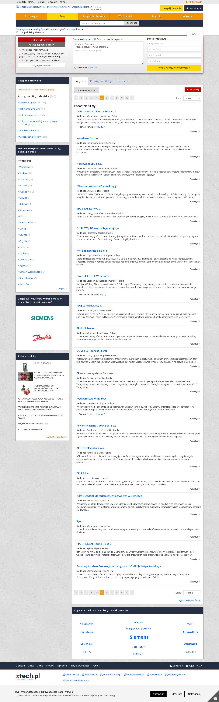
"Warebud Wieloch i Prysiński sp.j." (97, 186)
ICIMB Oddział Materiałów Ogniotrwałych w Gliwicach (109, 496)
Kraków (23, 173)
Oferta (31, 665)
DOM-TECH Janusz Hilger (91, 350)
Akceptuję (88, 67)
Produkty (30, 16)
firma (99, 39)
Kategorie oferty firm (30, 80)
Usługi (109, 81)
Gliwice (23, 197)
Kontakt (50, 665)
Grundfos (190, 632)
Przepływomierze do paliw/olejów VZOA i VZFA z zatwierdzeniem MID (46, 388)
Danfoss (86, 632)
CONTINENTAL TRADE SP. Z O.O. (96, 111)
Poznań (23, 185)
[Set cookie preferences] (213, 696)
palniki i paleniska (29, 130)
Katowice (24, 203)
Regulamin (62, 665)
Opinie (40, 665)
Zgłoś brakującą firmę (189, 600)
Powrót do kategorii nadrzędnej (36, 89)
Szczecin (24, 210)
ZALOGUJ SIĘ (194, 8)
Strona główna (23, 29)
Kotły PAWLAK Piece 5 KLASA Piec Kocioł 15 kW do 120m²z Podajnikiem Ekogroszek (40, 400)
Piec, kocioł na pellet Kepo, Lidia (33, 423)
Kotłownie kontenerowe (30, 429)
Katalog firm (39, 29)
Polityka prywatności (80, 665)
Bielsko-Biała (26, 222)
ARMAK (87, 644)
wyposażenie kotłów (30, 136)
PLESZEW (24, 191)
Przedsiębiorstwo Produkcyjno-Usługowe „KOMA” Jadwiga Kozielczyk (118, 566)
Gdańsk (23, 234)
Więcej (187, 16)
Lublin (22, 247)
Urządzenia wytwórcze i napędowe (64, 29)
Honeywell (138, 622)
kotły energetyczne (29, 102)
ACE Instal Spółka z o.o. (90, 448)
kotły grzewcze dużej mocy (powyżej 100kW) (38, 123)
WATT (190, 623)
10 (127, 97)
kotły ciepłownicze (29, 114)
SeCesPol (190, 652)
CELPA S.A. (82, 473)
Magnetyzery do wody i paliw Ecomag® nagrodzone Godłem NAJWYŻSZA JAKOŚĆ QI (49, 375)
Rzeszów (24, 284)
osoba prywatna (115, 39)
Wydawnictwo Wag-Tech (91, 398)
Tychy (22, 253)
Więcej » (63, 288)
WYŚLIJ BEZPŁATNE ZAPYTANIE (174, 68)
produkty (98, 126)
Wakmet (190, 644)
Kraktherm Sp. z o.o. (88, 138)
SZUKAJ (133, 23)
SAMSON (138, 653)
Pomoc (96, 665)
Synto (80, 521)
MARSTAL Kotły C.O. (88, 208)
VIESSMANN (87, 623)
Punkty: (195, 131)
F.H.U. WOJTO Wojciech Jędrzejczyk (97, 228)
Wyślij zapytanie (173, 8)
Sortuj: (179, 98)
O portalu (20, 665)
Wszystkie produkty (56, 436)
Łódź (21, 216)
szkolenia (98, 414)
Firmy (62, 16)
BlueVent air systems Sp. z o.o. (95, 373)
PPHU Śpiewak (85, 328)
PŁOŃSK (23, 265)
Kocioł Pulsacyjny (42, 363)
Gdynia (23, 241)
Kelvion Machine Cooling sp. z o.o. (96, 425)
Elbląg (22, 228)
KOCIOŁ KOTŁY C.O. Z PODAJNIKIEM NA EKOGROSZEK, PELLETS (40, 416)
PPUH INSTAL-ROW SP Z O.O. (94, 543)
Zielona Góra (26, 259)
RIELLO (87, 652)
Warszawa (24, 166)
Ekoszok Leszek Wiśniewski (92, 276)
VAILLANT (138, 647)
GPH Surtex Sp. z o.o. (89, 306)
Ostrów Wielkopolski (30, 271)
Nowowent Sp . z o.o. (89, 163)
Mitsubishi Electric (138, 629)
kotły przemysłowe (29, 108)
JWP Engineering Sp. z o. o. (92, 250)
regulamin (93, 67)
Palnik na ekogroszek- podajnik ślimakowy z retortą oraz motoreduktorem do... (39, 408)
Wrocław (23, 179)
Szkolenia (122, 81)
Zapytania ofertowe (94, 16)
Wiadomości (125, 16)
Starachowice (26, 278)
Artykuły (156, 16)
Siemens (139, 637)
